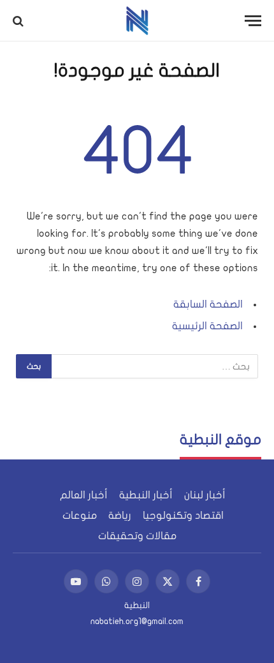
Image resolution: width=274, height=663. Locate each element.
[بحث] (19, 20)
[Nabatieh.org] (137, 20)
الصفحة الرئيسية (207, 326)
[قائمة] (253, 20)
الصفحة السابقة (208, 304)
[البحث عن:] (154, 366)
